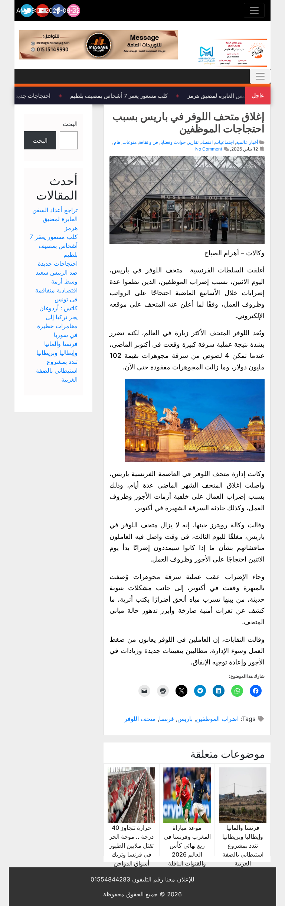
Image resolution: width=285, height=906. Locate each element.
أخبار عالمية (247, 142)
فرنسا (166, 718)
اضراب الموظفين (217, 718)
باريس (185, 718)
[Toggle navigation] (254, 10)
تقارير (193, 142)
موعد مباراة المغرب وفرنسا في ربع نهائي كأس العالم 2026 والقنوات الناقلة (187, 845)
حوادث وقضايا (173, 142)
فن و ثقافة (148, 142)
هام (117, 142)
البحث (70, 123)
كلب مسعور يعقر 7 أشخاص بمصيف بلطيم (122, 95)
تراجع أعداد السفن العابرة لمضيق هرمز (55, 219)
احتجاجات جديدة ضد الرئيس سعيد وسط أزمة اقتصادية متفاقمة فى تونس (56, 281)
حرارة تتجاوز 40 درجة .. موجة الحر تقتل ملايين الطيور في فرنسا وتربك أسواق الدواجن (131, 845)
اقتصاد (207, 142)
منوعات (129, 142)
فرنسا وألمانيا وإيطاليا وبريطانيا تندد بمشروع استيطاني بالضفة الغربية (242, 845)
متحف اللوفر (140, 718)
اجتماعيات (224, 142)
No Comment (208, 149)
